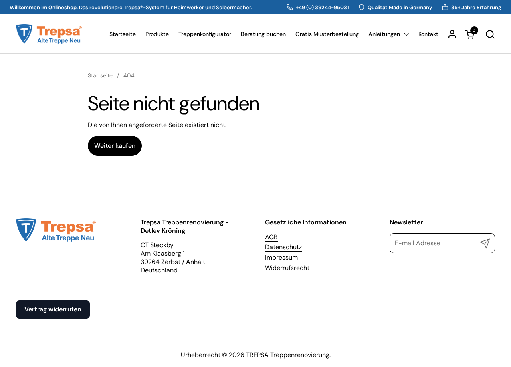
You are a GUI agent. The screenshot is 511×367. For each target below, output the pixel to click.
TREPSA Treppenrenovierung (287, 355)
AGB (271, 237)
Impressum (281, 257)
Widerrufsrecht (287, 268)
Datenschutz (283, 247)
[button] (490, 34)
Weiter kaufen (114, 145)
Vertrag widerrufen (52, 309)
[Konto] (452, 34)
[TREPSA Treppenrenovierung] (49, 34)
